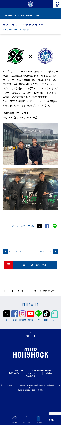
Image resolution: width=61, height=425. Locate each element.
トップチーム (13, 29)
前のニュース (15, 251)
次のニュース (46, 251)
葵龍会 (49, 373)
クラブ (5, 29)
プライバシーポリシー (41, 370)
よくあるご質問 (17, 370)
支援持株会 (31, 376)
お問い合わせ (15, 373)
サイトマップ (33, 373)
